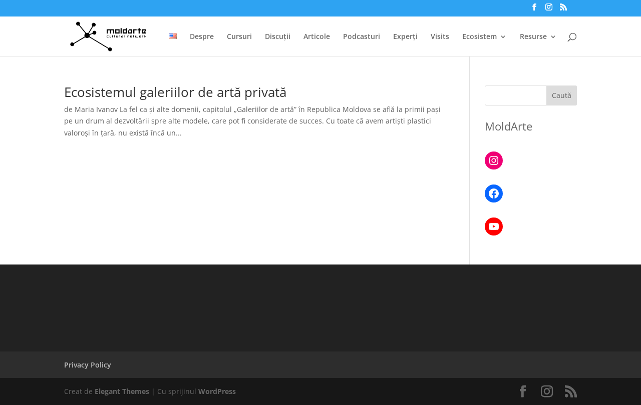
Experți (405, 37)
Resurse (533, 37)
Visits (440, 37)
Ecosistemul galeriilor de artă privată (175, 92)
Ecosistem (479, 37)
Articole (316, 37)
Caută (561, 95)
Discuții (277, 37)
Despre (202, 37)
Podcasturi (361, 37)
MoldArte (508, 126)
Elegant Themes (122, 391)
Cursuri (239, 37)
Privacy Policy (87, 365)
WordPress (217, 391)
